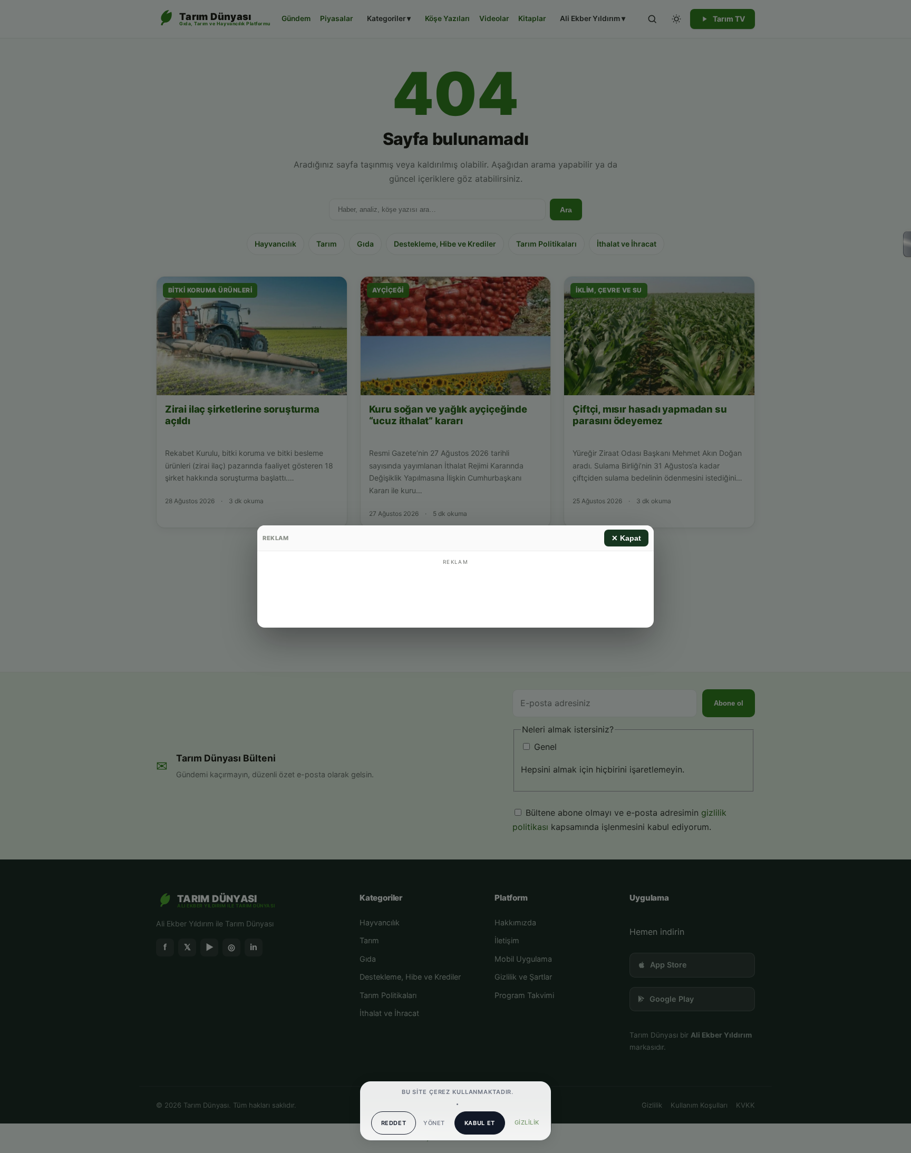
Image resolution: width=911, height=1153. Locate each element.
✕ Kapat (626, 538)
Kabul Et (479, 1123)
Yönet (433, 1123)
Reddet (393, 1123)
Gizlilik (527, 1122)
